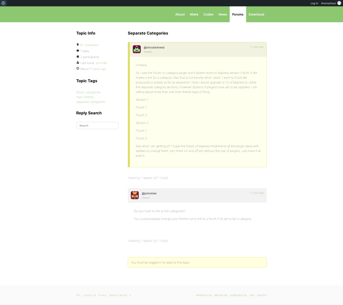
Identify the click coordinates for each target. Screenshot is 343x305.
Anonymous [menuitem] (328, 3)
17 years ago (257, 46)
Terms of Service (118, 295)
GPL (78, 295)
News (223, 14)
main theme (84, 97)
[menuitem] (3, 3)
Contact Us (89, 295)
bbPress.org (97, 14)
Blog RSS (262, 295)
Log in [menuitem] (314, 3)
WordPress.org (204, 295)
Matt (252, 295)
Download (256, 14)
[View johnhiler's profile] (135, 195)
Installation (92, 45)
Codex (208, 14)
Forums (238, 14)
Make (194, 14)
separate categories (90, 102)
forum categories (88, 92)
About (180, 14)
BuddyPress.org (238, 295)
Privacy (102, 295)
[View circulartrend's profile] (137, 49)
